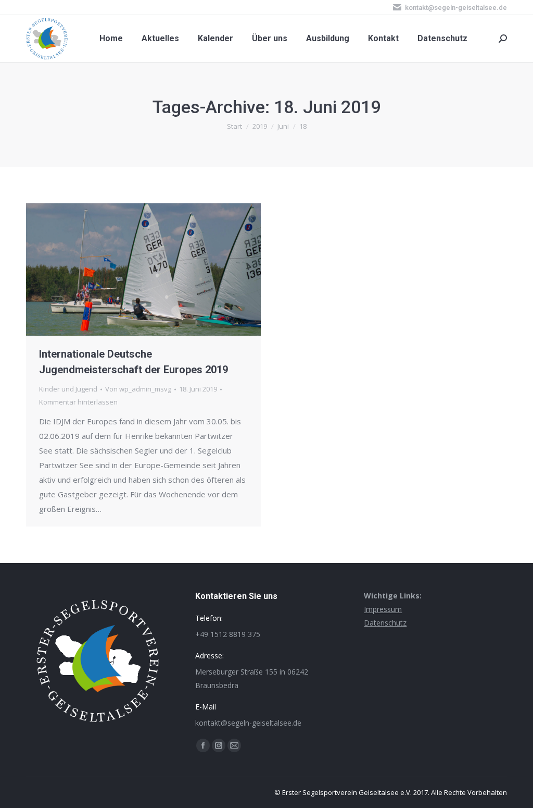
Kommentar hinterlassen (78, 402)
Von (138, 389)
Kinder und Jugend (68, 389)
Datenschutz (385, 623)
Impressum (383, 609)
